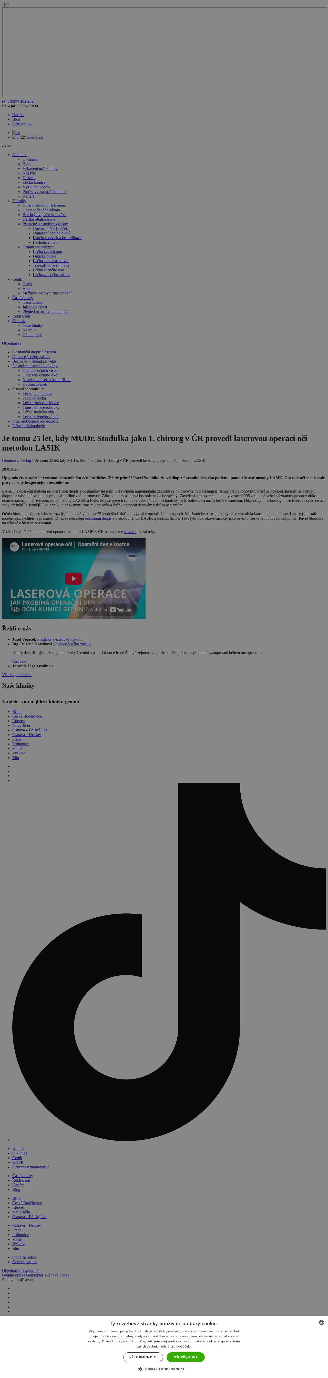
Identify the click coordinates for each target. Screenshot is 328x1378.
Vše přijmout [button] (185, 1357)
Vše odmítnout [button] (143, 1357)
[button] (164, 1369)
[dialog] (164, 1347)
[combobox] (321, 1322)
